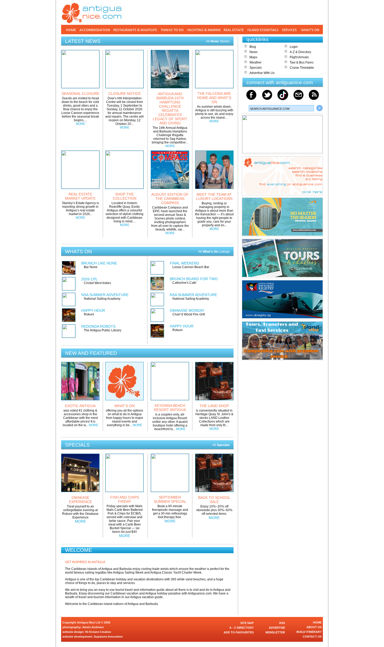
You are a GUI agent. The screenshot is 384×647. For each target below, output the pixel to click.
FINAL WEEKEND (184, 263)
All (221, 445)
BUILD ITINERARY (309, 631)
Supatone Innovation (108, 636)
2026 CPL (89, 279)
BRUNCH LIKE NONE (99, 263)
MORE (80, 124)
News (253, 52)
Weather (255, 62)
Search (319, 108)
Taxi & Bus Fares (301, 62)
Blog (252, 47)
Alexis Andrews (93, 627)
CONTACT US (312, 636)
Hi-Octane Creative (98, 631)
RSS (282, 623)
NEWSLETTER (275, 632)
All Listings (214, 251)
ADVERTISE (277, 627)
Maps (253, 57)
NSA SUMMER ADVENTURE (105, 295)
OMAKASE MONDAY (187, 310)
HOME (317, 622)
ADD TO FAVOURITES (239, 632)
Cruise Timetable (302, 68)
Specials (255, 68)
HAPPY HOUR (93, 310)
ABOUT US (314, 627)
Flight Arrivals (299, 57)
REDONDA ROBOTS (98, 326)
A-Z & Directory (300, 52)
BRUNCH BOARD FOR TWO (194, 279)
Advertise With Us (262, 73)
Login (294, 47)
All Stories (218, 41)
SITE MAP (247, 623)
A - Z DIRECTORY (241, 627)
